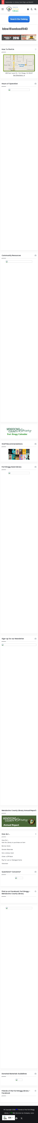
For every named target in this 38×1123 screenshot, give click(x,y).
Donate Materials (7, 849)
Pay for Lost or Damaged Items (12, 860)
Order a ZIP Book (7, 856)
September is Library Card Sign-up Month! (19, 2)
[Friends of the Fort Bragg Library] (12, 9)
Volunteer (5, 863)
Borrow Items (6, 846)
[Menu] (3, 9)
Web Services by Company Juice (23, 1113)
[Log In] (28, 9)
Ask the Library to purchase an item (13, 842)
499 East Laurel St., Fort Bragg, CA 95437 (19, 73)
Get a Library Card (8, 853)
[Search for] (35, 9)
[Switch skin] (32, 9)
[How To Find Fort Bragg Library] (19, 71)
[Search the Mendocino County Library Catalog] (19, 19)
